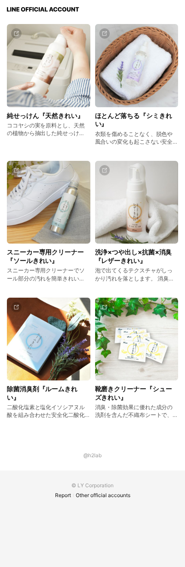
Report (63, 495)
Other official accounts (103, 495)
